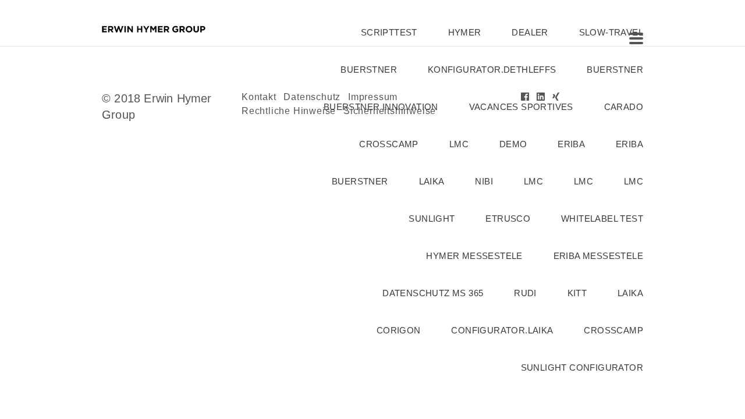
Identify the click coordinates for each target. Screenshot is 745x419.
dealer (530, 32)
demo (513, 144)
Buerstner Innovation (381, 107)
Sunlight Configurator (582, 367)
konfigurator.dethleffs (492, 69)
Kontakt (259, 97)
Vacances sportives (521, 107)
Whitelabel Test (602, 218)
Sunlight (432, 218)
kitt (577, 293)
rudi (525, 293)
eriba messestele (598, 256)
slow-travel (611, 32)
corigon (399, 330)
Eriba (629, 144)
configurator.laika (502, 330)
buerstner (368, 69)
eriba (571, 144)
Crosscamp (388, 144)
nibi (484, 181)
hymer (464, 32)
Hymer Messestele (474, 256)
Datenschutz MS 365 (432, 293)
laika (432, 181)
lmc (459, 144)
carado (623, 107)
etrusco (507, 218)
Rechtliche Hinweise (289, 111)
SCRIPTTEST (389, 32)
